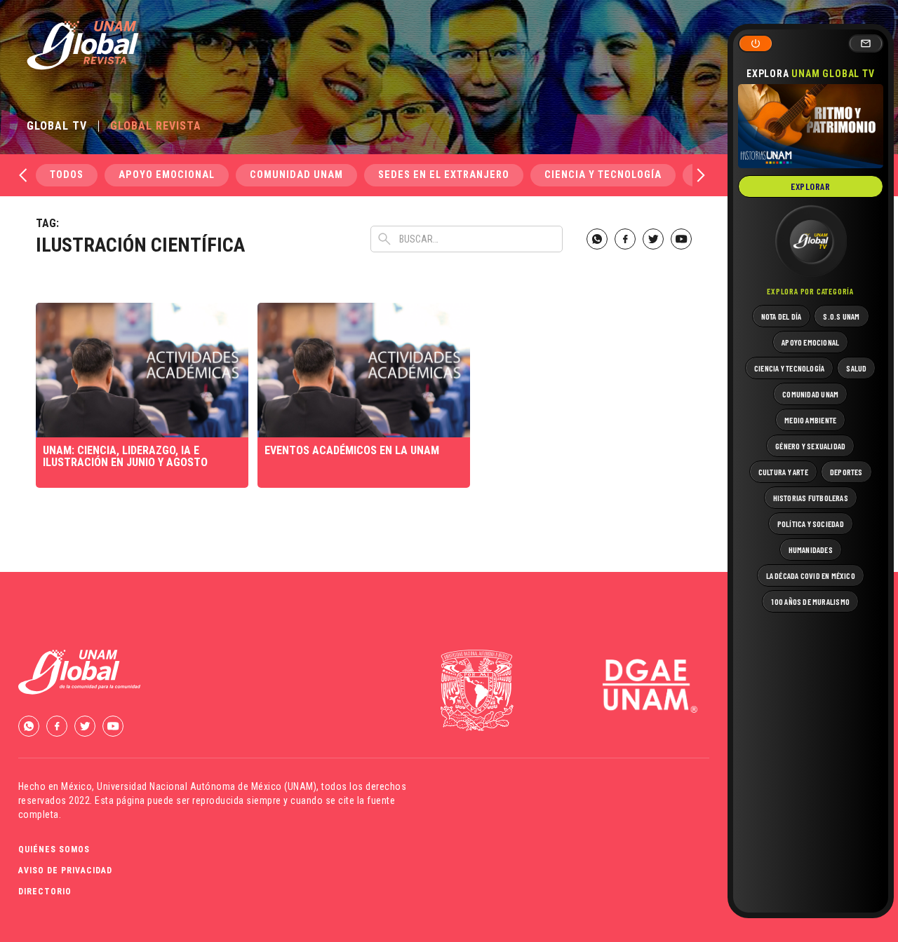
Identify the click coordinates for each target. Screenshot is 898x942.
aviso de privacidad (65, 870)
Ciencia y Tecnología (603, 175)
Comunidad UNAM (296, 175)
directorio (45, 891)
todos (66, 175)
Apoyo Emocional (167, 175)
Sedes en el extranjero (443, 175)
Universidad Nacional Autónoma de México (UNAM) (206, 786)
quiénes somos (54, 849)
